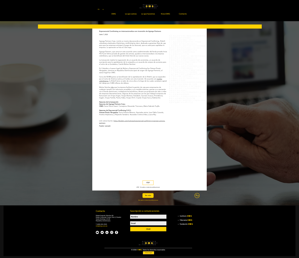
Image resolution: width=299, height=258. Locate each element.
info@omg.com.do (101, 226)
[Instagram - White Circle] (111, 232)
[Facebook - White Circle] (116, 232)
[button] (148, 182)
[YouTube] (97, 232)
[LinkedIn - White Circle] (107, 232)
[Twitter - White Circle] (102, 232)
